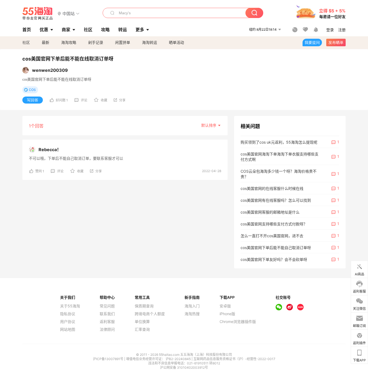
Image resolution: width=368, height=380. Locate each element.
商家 (66, 29)
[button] (68, 13)
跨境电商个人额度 (150, 314)
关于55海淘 (70, 306)
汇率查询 (142, 329)
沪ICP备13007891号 (108, 359)
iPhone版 (227, 314)
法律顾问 (107, 329)
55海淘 (37, 13)
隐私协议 (67, 314)
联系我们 (107, 314)
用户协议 (67, 321)
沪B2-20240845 (179, 359)
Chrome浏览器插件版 (238, 321)
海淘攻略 (68, 42)
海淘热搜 (192, 314)
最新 (45, 42)
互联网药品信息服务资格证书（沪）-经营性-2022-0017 (234, 359)
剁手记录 (95, 42)
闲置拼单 (122, 42)
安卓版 (225, 306)
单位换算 (142, 321)
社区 (26, 42)
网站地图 (67, 329)
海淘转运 (149, 42)
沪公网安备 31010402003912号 (184, 367)
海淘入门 (192, 306)
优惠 (44, 29)
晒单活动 (176, 42)
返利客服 (107, 321)
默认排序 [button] (209, 125)
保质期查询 (144, 306)
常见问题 (107, 306)
